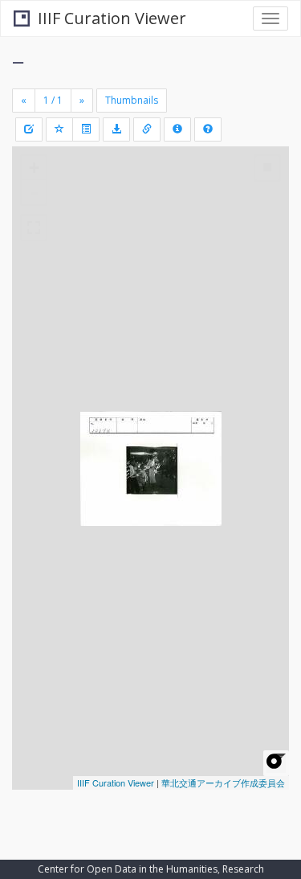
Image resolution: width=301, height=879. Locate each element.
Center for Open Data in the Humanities (128, 869)
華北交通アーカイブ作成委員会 (223, 782)
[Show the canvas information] (147, 129)
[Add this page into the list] (59, 129)
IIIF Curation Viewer (112, 18)
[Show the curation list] (86, 129)
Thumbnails (131, 100)
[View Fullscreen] (34, 228)
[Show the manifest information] (177, 129)
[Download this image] (116, 129)
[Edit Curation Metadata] (29, 129)
